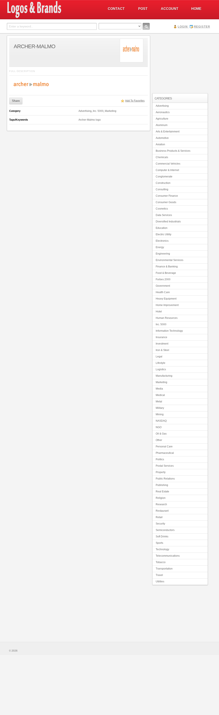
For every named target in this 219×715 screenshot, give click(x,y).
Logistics (161, 369)
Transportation (164, 568)
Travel (159, 575)
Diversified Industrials (168, 221)
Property (161, 472)
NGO (158, 427)
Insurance (161, 337)
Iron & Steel (162, 350)
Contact (116, 8)
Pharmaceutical (165, 452)
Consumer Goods (166, 202)
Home (196, 8)
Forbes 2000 (163, 279)
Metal (159, 401)
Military (160, 407)
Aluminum (161, 125)
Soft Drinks (162, 536)
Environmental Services (169, 260)
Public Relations (165, 478)
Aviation (160, 144)
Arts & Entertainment (167, 131)
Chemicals (162, 157)
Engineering (163, 253)
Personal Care (164, 446)
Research (161, 504)
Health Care (163, 292)
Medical (160, 395)
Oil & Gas (161, 433)
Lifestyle (160, 362)
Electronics (162, 240)
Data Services (164, 215)
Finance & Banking (167, 266)
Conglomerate (164, 176)
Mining (160, 414)
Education (161, 227)
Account (169, 8)
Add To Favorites (135, 100)
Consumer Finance (167, 195)
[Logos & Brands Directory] (49, 17)
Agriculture (162, 118)
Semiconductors (165, 530)
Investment (162, 343)
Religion (161, 497)
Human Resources (167, 317)
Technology (162, 549)
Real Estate (162, 491)
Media (159, 388)
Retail (159, 517)
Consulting (162, 189)
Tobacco (161, 562)
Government (163, 285)
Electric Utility (163, 234)
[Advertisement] (180, 62)
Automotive (162, 137)
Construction (163, 182)
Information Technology (169, 330)
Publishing (162, 485)
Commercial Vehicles (168, 163)
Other (159, 440)
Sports (159, 542)
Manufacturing (164, 375)
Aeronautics (163, 112)
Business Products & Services (173, 150)
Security (160, 523)
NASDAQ (161, 420)
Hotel (159, 311)
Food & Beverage (166, 272)
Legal (159, 356)
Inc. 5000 (98, 110)
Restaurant (162, 510)
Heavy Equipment (166, 298)
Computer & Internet (167, 170)
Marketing (110, 110)
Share (16, 100)
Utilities (160, 581)
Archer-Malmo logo (89, 119)
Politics (160, 459)
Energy (160, 247)
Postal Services (165, 465)
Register (202, 26)
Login (183, 26)
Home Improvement (167, 305)
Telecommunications (168, 555)
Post (143, 8)
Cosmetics (162, 208)
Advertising (85, 110)
